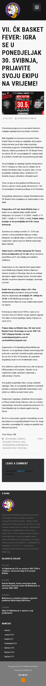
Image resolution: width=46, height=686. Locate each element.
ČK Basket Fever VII (11, 442)
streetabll (22, 448)
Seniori (7, 630)
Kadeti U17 (8, 639)
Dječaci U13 (9, 648)
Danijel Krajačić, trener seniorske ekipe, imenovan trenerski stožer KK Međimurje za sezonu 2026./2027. (21, 585)
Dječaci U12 (9, 652)
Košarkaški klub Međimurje (15, 445)
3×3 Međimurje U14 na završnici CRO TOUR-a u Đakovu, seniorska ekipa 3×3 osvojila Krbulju (21, 571)
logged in (21, 471)
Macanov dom (9, 448)
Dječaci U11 (9, 656)
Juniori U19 (9, 635)
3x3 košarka (10, 439)
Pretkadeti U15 (10, 643)
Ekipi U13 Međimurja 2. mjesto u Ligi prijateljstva (17, 612)
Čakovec (21, 439)
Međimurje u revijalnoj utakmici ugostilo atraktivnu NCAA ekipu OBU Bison (19, 599)
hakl (23, 442)
